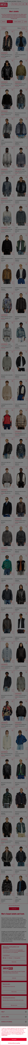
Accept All (14, 1039)
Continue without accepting (14, 1043)
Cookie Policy (4, 1035)
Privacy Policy (18, 1033)
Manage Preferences (5, 1033)
